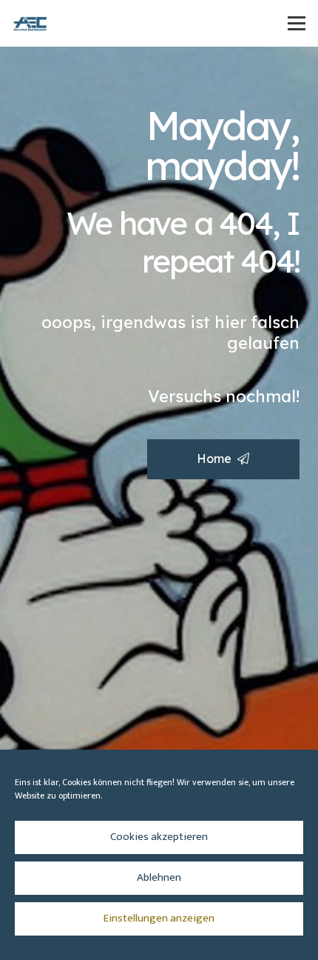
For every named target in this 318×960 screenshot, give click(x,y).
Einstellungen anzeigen (159, 918)
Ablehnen (159, 877)
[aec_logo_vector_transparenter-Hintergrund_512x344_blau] (30, 24)
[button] (297, 24)
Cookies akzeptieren (159, 836)
